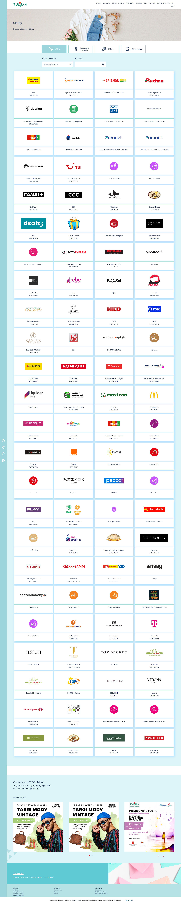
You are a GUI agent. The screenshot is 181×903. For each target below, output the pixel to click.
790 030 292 (33, 524)
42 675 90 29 (154, 210)
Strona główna (20, 29)
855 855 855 (114, 581)
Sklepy (98, 3)
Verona (154, 693)
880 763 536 (114, 324)
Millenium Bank (33, 436)
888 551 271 (73, 267)
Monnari (33, 464)
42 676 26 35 (33, 581)
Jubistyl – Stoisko (74, 321)
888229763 (114, 210)
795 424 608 (154, 696)
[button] (89, 855)
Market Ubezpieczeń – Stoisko (73, 407)
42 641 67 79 (113, 753)
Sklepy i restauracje (18, 892)
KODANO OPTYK (114, 350)
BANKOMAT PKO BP (74, 150)
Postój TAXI (33, 550)
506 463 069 (33, 724)
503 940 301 (114, 696)
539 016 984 (73, 410)
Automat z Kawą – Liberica (33, 121)
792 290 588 (73, 238)
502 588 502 (114, 553)
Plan (145, 3)
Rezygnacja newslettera (101, 893)
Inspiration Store (154, 236)
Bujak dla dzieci (114, 178)
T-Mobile (154, 636)
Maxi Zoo (114, 407)
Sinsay (154, 579)
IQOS (114, 293)
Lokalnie (139, 3)
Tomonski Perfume (73, 664)
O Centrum (151, 3)
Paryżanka (73, 493)
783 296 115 (33, 753)
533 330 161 (154, 410)
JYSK (154, 321)
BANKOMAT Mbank (33, 150)
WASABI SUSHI (74, 722)
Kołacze (154, 350)
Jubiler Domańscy (33, 321)
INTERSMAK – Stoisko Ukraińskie (154, 607)
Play (33, 521)
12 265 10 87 (73, 438)
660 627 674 (33, 95)
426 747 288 (73, 467)
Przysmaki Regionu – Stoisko (114, 550)
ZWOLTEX (154, 750)
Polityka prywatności (100, 892)
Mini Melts (73, 436)
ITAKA (154, 293)
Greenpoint (154, 264)
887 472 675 (73, 210)
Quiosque (154, 550)
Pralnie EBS (73, 550)
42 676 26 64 (33, 295)
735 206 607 (114, 410)
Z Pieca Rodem (73, 750)
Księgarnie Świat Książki (114, 379)
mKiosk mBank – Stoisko (114, 436)
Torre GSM (154, 664)
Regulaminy (98, 890)
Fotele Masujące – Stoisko (33, 264)
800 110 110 (73, 95)
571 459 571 (154, 438)
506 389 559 (114, 438)
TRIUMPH (114, 693)
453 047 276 (33, 238)
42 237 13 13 (73, 181)
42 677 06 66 (154, 95)
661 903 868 (73, 381)
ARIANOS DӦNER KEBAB (114, 93)
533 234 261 (114, 353)
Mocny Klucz (154, 436)
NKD (114, 321)
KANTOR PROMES (33, 350)
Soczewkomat (33, 607)
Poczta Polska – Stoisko (154, 521)
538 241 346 (73, 295)
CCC (73, 207)
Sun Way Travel (73, 636)
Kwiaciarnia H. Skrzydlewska (154, 379)
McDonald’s (154, 407)
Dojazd (56, 892)
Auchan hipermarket (154, 93)
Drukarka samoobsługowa (114, 236)
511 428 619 (114, 639)
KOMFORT (74, 379)
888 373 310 (154, 553)
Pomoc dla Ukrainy (18, 895)
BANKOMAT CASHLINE (114, 121)
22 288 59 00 (154, 324)
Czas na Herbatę (154, 207)
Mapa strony (98, 888)
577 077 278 (73, 724)
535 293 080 (154, 753)
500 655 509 (154, 295)
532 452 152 (33, 353)
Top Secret (114, 664)
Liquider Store (33, 407)
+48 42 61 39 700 (74, 581)
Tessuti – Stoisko (33, 664)
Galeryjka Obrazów (114, 264)
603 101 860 (73, 524)
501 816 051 (33, 124)
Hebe (73, 293)
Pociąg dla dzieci (114, 521)
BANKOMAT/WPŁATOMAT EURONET (113, 150)
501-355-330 (154, 667)
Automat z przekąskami (74, 121)
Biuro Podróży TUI (73, 178)
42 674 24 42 (113, 381)
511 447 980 (73, 553)
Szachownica (113, 636)
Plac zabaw (154, 493)
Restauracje (106, 3)
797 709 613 (33, 467)
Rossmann (73, 579)
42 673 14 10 (33, 438)
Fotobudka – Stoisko (74, 264)
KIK (73, 350)
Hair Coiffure (33, 293)
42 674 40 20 (33, 381)
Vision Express (33, 722)
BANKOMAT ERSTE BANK (154, 109)
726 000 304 (73, 639)
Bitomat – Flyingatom (33, 178)
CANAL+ (33, 207)
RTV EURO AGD (114, 579)
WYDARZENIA (19, 797)
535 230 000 (33, 181)
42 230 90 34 (154, 639)
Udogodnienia (161, 3)
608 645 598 (154, 238)
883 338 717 (73, 753)
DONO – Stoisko (74, 236)
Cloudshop (114, 207)
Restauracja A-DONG (33, 579)
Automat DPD (154, 464)
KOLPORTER (33, 379)
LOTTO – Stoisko (73, 693)
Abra (33, 93)
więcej (38, 835)
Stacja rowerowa (73, 607)
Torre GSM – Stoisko (33, 693)
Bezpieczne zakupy (18, 893)
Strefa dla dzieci (33, 636)
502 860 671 (73, 324)
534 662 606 (114, 267)
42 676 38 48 (154, 381)
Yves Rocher (33, 750)
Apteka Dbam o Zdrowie (73, 93)
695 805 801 (33, 210)
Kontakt (170, 3)
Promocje (121, 3)
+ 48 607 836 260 (74, 667)
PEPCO (114, 493)
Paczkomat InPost (114, 464)
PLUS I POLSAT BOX (74, 521)
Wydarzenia (130, 3)
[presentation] (158, 856)
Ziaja (114, 750)
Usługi (114, 3)
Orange (73, 464)
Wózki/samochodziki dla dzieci (114, 722)
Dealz (33, 236)
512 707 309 (33, 324)
